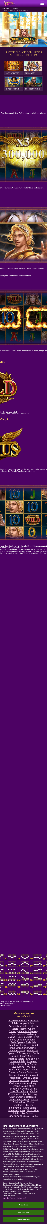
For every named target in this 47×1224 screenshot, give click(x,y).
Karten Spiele (17, 1061)
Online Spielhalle (24, 1103)
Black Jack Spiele (27, 1031)
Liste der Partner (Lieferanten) (14, 1198)
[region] (23, 1171)
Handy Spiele (27, 1056)
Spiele (15, 9)
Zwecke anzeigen (23, 1219)
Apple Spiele (27, 1023)
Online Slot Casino (19, 1099)
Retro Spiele (29, 1108)
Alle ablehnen (23, 1212)
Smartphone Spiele (19, 1116)
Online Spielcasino (25, 1101)
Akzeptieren (23, 1205)
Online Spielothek (21, 1106)
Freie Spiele (17, 1042)
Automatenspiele (17, 1026)
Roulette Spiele (16, 1110)
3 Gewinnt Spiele (17, 1020)
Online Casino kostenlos (22, 1097)
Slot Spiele (27, 1113)
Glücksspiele (23, 1053)
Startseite (5, 9)
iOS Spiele (31, 1059)
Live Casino (18, 1067)
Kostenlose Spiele (27, 1064)
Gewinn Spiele (17, 1050)
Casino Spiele (24, 1037)
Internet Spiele (16, 1059)
